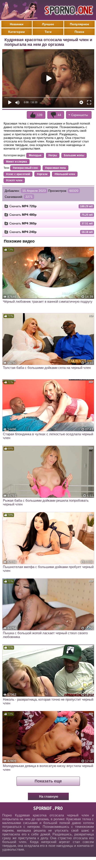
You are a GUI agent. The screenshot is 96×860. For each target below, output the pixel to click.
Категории (16, 32)
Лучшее (48, 24)
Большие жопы (74, 155)
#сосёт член (14, 180)
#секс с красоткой (18, 174)
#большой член (64, 174)
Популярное (79, 24)
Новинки (16, 24)
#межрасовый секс (25, 167)
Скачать (23, 206)
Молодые (35, 155)
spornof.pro (48, 808)
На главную (48, 796)
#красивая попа (55, 167)
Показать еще (48, 781)
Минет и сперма (16, 161)
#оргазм (42, 174)
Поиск (79, 32)
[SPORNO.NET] (68, 10)
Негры (52, 155)
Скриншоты (79, 115)
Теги (48, 32)
